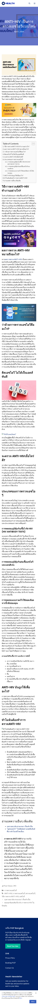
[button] (29, 3)
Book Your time (12, 946)
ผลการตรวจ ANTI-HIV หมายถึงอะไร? (16, 149)
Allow (33, 1001)
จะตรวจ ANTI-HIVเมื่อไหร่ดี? (13, 157)
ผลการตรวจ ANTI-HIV (13, 259)
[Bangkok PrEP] (8, 3)
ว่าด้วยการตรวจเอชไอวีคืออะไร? (15, 152)
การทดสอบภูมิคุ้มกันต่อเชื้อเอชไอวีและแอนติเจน (19, 167)
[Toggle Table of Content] (32, 143)
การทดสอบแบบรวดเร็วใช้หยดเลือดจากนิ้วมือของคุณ (21, 172)
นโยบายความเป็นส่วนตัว (8, 996)
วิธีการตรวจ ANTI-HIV (10, 896)
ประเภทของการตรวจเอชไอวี (13, 159)
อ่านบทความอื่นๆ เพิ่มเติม (12, 181)
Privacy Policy (10, 958)
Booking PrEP (10, 963)
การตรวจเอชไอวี (10, 890)
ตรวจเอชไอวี (30, 893)
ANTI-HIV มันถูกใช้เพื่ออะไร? (13, 175)
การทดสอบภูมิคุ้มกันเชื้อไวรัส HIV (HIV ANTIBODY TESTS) (19, 163)
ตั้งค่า (20, 998)
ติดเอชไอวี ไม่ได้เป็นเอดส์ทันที (14, 154)
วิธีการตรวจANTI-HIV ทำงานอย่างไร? (16, 146)
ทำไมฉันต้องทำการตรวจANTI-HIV (15, 178)
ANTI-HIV (8, 893)
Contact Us (9, 968)
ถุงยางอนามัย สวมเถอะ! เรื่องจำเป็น (20, 826)
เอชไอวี (22, 896)
